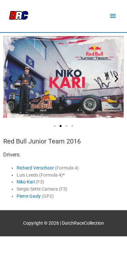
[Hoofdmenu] (113, 16)
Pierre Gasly (29, 196)
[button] (11, 79)
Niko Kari (26, 181)
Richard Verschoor (35, 167)
